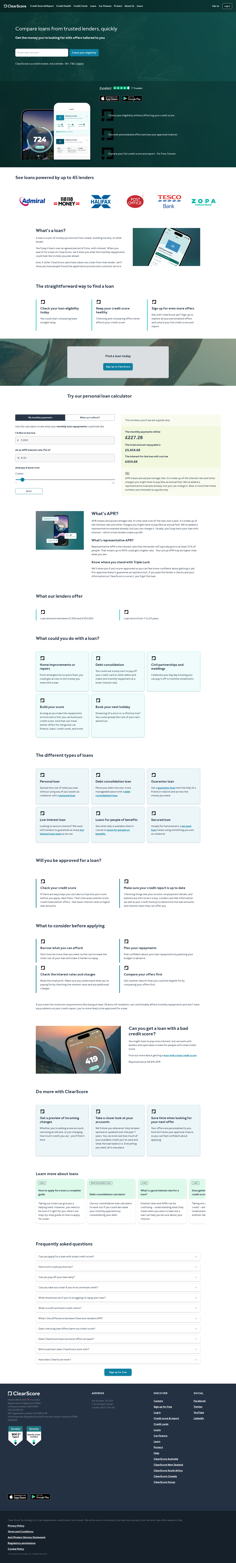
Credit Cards (80, 6)
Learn (140, 6)
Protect (118, 6)
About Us (129, 6)
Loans (93, 6)
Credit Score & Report (42, 6)
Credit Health (63, 6)
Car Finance (105, 6)
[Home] (15, 6)
